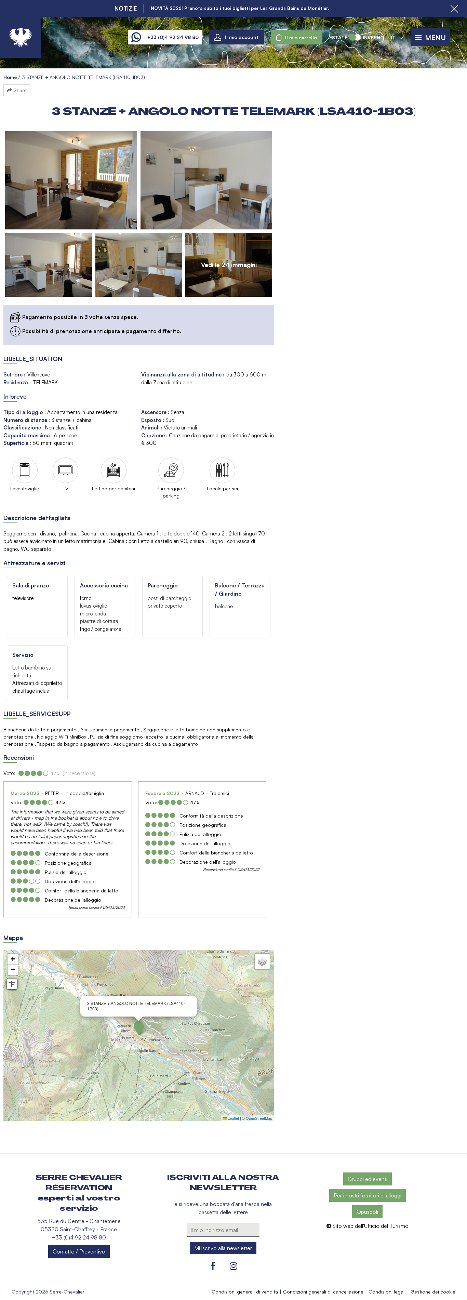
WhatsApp (136, 37)
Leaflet (233, 1118)
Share (20, 90)
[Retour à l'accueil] (20, 37)
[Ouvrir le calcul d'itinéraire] (12, 984)
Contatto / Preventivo (79, 1251)
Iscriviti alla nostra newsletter (223, 1182)
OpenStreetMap (259, 1118)
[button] (296, 37)
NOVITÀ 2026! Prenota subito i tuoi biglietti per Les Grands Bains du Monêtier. (240, 8)
